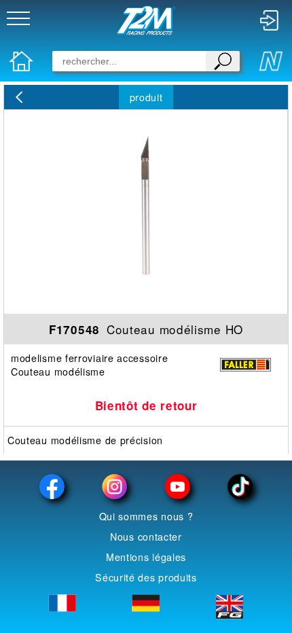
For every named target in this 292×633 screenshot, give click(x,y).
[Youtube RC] (177, 486)
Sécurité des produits (146, 577)
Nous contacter (146, 536)
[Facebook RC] (52, 486)
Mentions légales (146, 557)
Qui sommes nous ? (146, 516)
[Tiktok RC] (239, 486)
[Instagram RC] (115, 486)
